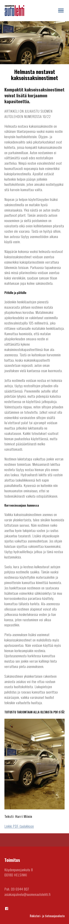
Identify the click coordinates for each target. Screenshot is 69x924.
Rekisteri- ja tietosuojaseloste (47, 916)
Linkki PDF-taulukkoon (19, 826)
